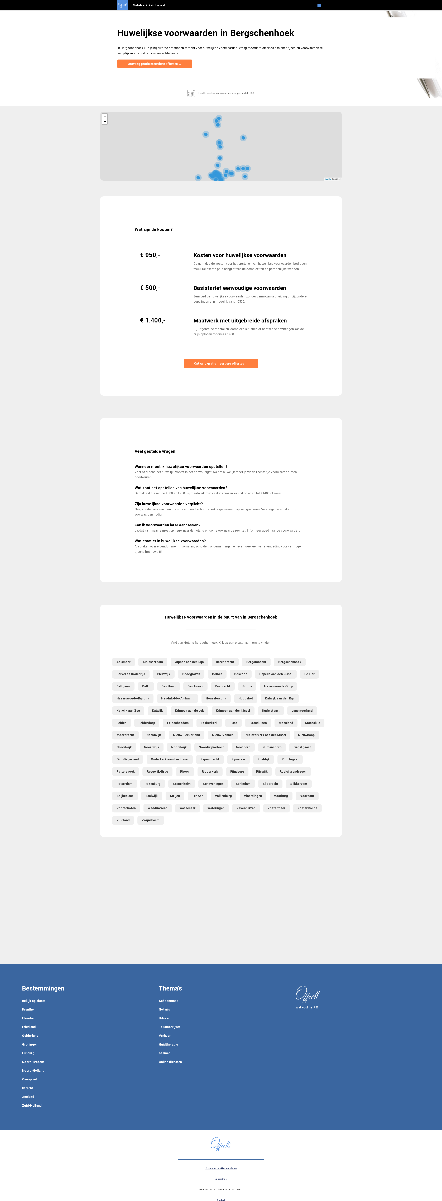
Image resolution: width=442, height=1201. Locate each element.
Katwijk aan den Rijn (280, 698)
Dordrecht (222, 686)
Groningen (30, 1044)
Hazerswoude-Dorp (278, 686)
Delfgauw (123, 686)
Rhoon (185, 771)
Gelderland (30, 1035)
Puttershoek (126, 771)
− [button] (105, 121)
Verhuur (165, 1035)
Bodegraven (191, 674)
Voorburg (281, 796)
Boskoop (240, 674)
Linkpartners (221, 1179)
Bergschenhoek (289, 662)
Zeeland (28, 1097)
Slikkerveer (298, 784)
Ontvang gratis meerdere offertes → (155, 64)
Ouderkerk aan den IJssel (169, 759)
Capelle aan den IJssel (275, 674)
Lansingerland (302, 710)
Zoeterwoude (307, 808)
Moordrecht (125, 735)
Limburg (28, 1053)
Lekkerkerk (209, 723)
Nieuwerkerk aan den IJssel (266, 735)
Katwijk (157, 710)
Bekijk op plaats (34, 1001)
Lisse (233, 723)
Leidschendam (178, 723)
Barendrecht (225, 662)
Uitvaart (165, 1018)
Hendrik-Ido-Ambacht (177, 698)
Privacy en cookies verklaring (221, 1168)
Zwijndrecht (151, 820)
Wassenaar (188, 808)
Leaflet (328, 179)
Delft (146, 686)
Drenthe (28, 1009)
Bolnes (217, 674)
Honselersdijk (216, 698)
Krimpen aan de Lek (189, 710)
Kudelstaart (271, 710)
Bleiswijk (163, 674)
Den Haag (169, 686)
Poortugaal (290, 759)
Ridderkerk (210, 771)
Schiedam (243, 784)
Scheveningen (213, 784)
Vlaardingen (253, 796)
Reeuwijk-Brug (157, 771)
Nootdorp (243, 747)
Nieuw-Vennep (223, 735)
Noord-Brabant (33, 1062)
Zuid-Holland (32, 1105)
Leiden (122, 723)
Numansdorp (271, 747)
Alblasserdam (153, 662)
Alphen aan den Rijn (189, 662)
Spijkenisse (125, 796)
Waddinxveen (157, 808)
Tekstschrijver (169, 1027)
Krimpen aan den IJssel (233, 710)
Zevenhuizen (246, 808)
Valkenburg (223, 796)
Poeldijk (263, 759)
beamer (164, 1053)
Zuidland (123, 820)
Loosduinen (258, 723)
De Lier (309, 674)
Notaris (164, 1009)
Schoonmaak (168, 1001)
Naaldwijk (153, 735)
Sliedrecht (270, 784)
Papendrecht (209, 759)
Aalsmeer (124, 662)
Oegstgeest (302, 747)
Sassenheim (182, 784)
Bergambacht (256, 662)
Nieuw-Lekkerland (186, 735)
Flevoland (29, 1018)
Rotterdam (125, 784)
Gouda (247, 686)
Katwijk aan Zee (128, 710)
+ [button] (105, 116)
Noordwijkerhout (211, 747)
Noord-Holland (33, 1070)
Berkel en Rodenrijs (131, 674)
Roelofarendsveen (293, 771)
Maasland (286, 723)
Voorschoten (126, 808)
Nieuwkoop (306, 735)
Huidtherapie (168, 1044)
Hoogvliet (245, 698)
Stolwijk (152, 796)
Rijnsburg (237, 771)
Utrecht (27, 1088)
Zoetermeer (276, 808)
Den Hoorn (195, 686)
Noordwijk (124, 747)
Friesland (29, 1027)
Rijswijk (261, 771)
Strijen (175, 796)
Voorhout (307, 796)
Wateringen (216, 808)
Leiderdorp (147, 723)
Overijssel (29, 1079)
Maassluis (312, 723)
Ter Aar (197, 796)
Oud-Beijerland (128, 759)
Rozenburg (153, 784)
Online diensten (170, 1062)
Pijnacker (239, 759)
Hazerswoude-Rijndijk (133, 698)
